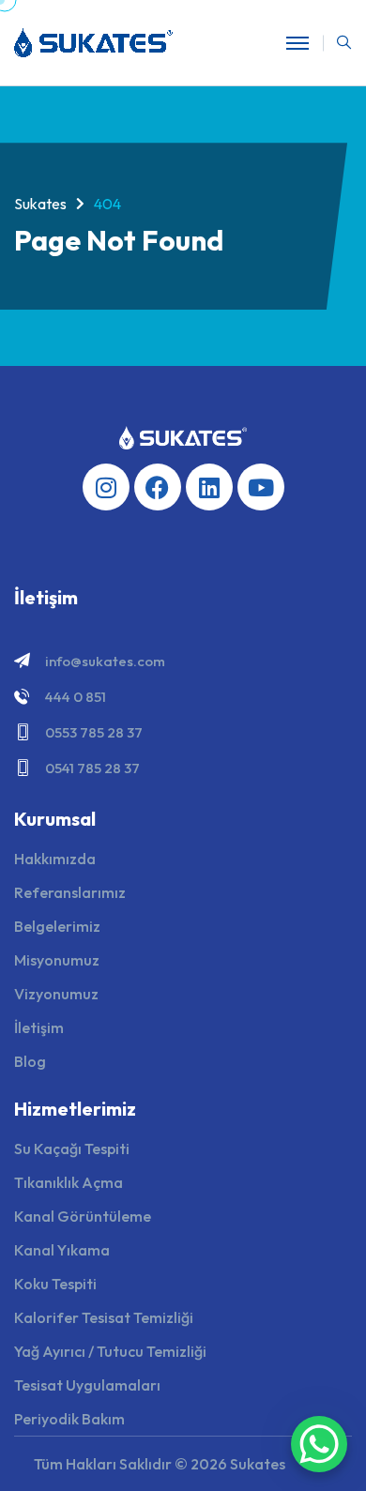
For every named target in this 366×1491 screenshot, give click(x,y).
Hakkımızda (55, 858)
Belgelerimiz (57, 926)
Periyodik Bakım (69, 1418)
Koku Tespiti (55, 1283)
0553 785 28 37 (94, 732)
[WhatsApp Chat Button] (319, 1444)
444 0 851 (75, 697)
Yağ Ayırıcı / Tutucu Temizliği (110, 1351)
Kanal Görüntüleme (82, 1216)
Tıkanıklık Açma (68, 1182)
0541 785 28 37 (92, 768)
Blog (30, 1061)
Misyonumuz (56, 960)
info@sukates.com (105, 661)
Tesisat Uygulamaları (87, 1385)
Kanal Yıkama (62, 1249)
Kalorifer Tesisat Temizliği (103, 1317)
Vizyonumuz (56, 993)
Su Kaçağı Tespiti (72, 1148)
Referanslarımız (70, 892)
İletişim (39, 1027)
